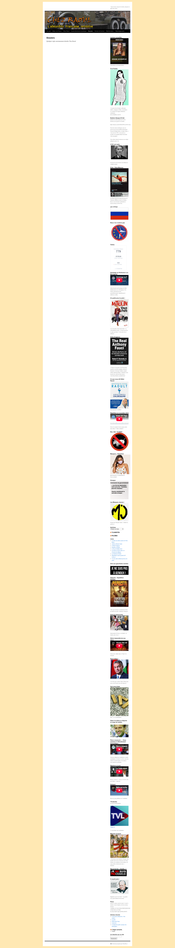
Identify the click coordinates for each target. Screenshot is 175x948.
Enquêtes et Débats (116, 547)
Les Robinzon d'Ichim (116, 553)
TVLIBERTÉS (116, 532)
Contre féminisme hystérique (78, 31)
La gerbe (113, 919)
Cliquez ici (112, 827)
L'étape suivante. (117, 929)
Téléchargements (119, 31)
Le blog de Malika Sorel (117, 549)
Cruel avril (114, 923)
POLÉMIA (114, 536)
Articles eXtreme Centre (117, 544)
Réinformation (109, 31)
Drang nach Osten (116, 921)
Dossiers (90, 31)
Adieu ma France (56, 31)
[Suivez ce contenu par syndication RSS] (110, 532)
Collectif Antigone (116, 545)
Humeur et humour (99, 31)
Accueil (49, 31)
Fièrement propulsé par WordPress (120, 943)
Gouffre (113, 931)
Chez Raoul (66, 31)
